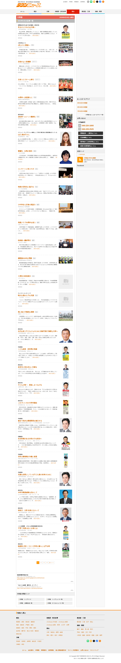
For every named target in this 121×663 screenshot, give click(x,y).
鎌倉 (82, 629)
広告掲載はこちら (86, 137)
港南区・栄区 (20, 628)
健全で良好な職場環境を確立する (30, 421)
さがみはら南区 (63, 622)
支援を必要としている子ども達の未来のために (34, 474)
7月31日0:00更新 (82, 111)
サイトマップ (94, 650)
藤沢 (78, 629)
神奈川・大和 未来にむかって (28, 510)
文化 (32, 45)
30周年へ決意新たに (25, 97)
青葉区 (18, 622)
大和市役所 (82, 154)
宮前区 (18, 641)
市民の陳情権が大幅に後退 (27, 456)
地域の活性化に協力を (26, 187)
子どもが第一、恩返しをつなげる (30, 385)
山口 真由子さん (24, 134)
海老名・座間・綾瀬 (57, 632)
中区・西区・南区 (31, 628)
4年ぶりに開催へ (24, 45)
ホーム (22, 11)
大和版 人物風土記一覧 (26, 603)
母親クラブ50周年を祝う (27, 222)
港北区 (27, 622)
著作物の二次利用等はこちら (89, 142)
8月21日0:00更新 (82, 103)
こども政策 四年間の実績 (27, 349)
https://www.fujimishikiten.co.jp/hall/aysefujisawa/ (29, 588)
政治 (35, 151)
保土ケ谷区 (30, 631)
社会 (35, 97)
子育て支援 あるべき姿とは (28, 528)
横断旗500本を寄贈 (25, 258)
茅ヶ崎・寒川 (89, 629)
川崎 (48, 11)
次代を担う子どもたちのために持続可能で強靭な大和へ (38, 331)
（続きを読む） (36, 35)
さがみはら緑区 (51, 625)
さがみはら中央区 (52, 622)
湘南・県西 (98, 11)
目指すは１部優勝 (24, 62)
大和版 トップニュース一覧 (54, 599)
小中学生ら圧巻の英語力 (27, 205)
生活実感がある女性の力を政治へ (30, 439)
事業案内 (76, 1)
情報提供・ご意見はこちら (88, 133)
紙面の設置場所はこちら (88, 146)
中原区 (39, 641)
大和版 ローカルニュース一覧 (55, 603)
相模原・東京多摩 (60, 11)
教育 (38, 204)
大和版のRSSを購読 (90, 158)
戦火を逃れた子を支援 (26, 295)
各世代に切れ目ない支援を (27, 367)
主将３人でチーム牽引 (26, 79)
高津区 (24, 641)
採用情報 (82, 1)
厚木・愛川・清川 (52, 635)
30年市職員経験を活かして (27, 492)
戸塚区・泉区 (29, 625)
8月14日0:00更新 (82, 107)
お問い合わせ (84, 650)
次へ (50, 562)
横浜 (35, 11)
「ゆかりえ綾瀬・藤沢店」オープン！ (27, 585)
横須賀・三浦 (86, 11)
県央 (73, 11)
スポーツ (34, 61)
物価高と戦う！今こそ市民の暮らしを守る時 (34, 546)
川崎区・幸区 (20, 644)
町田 (58, 625)
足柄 (97, 635)
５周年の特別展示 (24, 276)
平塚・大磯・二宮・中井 (84, 632)
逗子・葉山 (89, 622)
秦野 (101, 635)
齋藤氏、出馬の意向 (25, 151)
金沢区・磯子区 (21, 631)
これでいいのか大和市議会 (27, 403)
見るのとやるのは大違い (27, 27)
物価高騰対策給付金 (22, 575)
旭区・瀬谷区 (20, 625)
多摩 (68, 625)
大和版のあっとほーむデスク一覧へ (95, 114)
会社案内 (65, 1)
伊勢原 (61, 635)
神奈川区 (19, 634)
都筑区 (33, 622)
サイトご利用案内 (73, 650)
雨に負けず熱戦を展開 (26, 312)
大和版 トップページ (25, 599)
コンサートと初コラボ (26, 169)
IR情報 (70, 1)
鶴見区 (37, 631)
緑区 (23, 622)
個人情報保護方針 (61, 650)
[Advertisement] (90, 61)
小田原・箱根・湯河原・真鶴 (85, 635)
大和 (48, 632)
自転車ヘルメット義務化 (27, 117)
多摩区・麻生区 (31, 641)
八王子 (63, 625)
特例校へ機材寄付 (24, 240)
